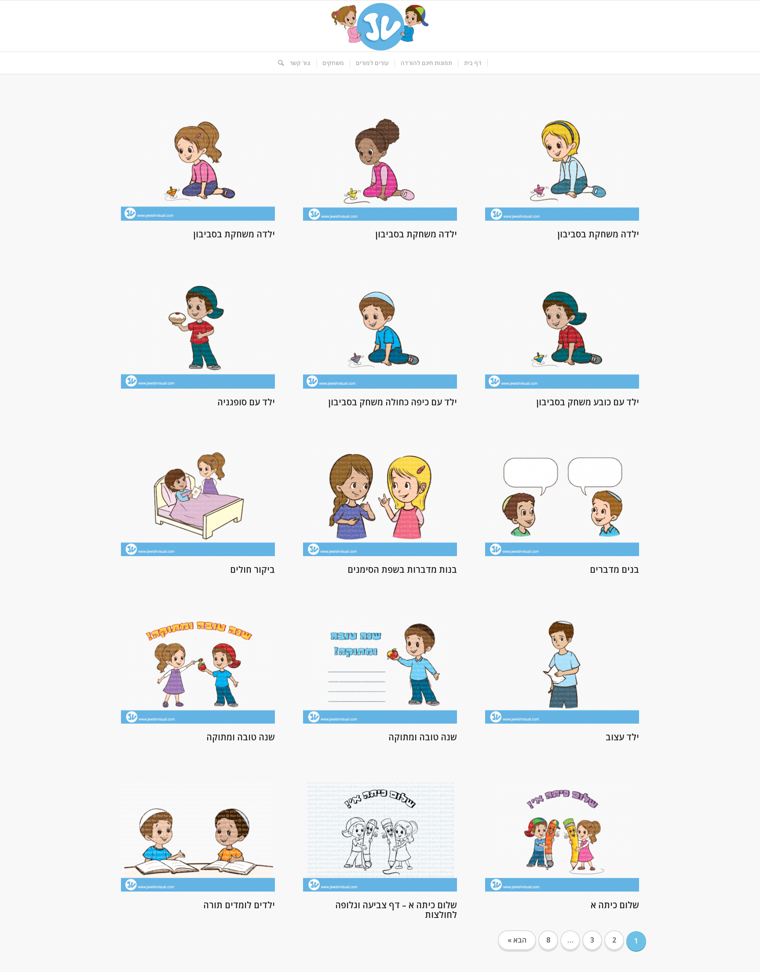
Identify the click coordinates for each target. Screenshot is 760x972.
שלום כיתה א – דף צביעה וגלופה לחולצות (396, 910)
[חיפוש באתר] (278, 63)
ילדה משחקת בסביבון (598, 234)
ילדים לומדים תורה (239, 905)
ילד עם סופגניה (246, 402)
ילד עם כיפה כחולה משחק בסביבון (393, 402)
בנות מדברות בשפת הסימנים (402, 569)
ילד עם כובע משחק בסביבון (588, 402)
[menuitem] (473, 63)
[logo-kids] (380, 25)
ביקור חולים (252, 569)
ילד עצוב (622, 737)
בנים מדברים (614, 569)
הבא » (517, 940)
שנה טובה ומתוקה (422, 737)
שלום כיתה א (615, 905)
